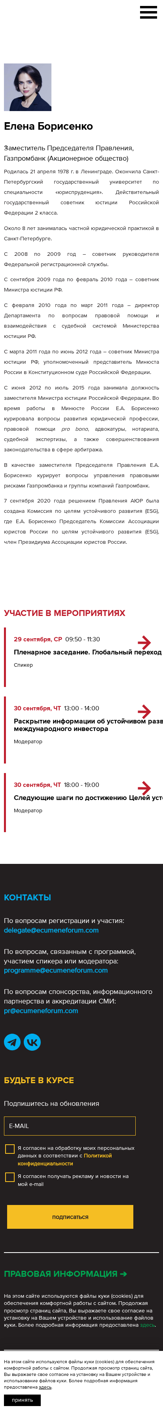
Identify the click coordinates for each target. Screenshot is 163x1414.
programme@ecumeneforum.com (56, 970)
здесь (147, 1325)
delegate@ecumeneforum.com (51, 930)
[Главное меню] (148, 10)
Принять (22, 1400)
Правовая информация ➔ (65, 1274)
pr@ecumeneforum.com (41, 1010)
